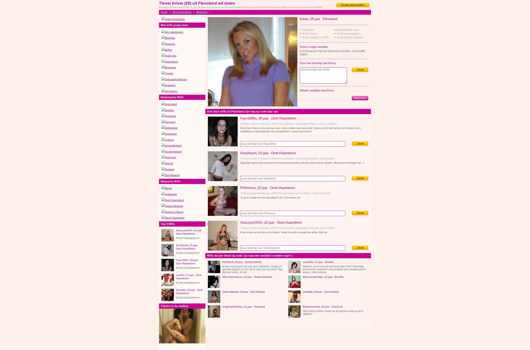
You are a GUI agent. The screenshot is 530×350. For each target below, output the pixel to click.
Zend (360, 69)
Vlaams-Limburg (174, 212)
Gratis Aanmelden (352, 5)
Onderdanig (171, 61)
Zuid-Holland (172, 175)
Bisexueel (201, 12)
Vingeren (170, 44)
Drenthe (169, 110)
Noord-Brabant (173, 145)
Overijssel (170, 157)
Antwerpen (171, 194)
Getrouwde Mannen (176, 79)
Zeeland (169, 169)
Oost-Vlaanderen (182, 12)
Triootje (169, 73)
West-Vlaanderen (174, 217)
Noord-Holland (173, 151)
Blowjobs (170, 38)
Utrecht (169, 163)
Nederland (171, 104)
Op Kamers (171, 91)
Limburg (169, 140)
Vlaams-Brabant (174, 206)
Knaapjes (170, 85)
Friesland (170, 122)
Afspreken (360, 98)
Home (164, 12)
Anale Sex (170, 55)
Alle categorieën (174, 32)
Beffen (168, 50)
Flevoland (170, 116)
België (168, 188)
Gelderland (171, 128)
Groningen (171, 134)
